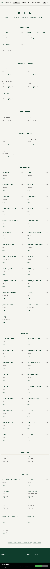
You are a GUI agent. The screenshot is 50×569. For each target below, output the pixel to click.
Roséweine (23, 20)
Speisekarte (8, 2)
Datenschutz (8, 561)
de (44, 2)
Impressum (3, 561)
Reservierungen (36, 2)
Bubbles (27, 20)
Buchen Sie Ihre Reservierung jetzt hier (24, 543)
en (47, 2)
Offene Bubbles (6, 17)
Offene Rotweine (32, 17)
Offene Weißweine (15, 17)
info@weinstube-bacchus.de (32, 554)
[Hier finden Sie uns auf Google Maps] (2, 557)
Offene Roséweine (24, 17)
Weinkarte (16, 2)
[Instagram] (4, 557)
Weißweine (40, 17)
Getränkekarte (25, 2)
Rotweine (45, 17)
